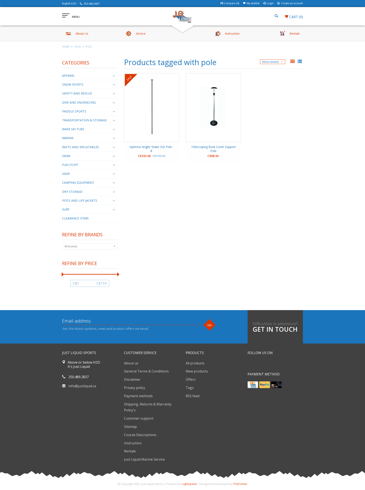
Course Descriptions (140, 435)
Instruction (133, 443)
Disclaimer (132, 379)
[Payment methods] (253, 384)
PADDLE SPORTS (74, 111)
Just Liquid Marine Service (144, 459)
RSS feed (192, 396)
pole (89, 46)
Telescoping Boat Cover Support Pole (213, 149)
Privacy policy (134, 387)
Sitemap (130, 426)
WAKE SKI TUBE (73, 129)
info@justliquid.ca (82, 386)
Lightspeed (189, 484)
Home (65, 46)
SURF (65, 209)
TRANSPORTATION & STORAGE (84, 120)
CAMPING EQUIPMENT (78, 183)
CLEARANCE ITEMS (75, 218)
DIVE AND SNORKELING (79, 102)
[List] (300, 61)
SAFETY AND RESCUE (77, 93)
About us (131, 363)
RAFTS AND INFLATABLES (80, 147)
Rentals (130, 451)
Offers (191, 379)
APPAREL (68, 76)
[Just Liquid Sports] (182, 16)
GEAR (66, 174)
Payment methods (138, 396)
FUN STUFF (70, 165)
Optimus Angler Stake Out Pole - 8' (151, 149)
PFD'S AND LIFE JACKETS (79, 200)
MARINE (68, 138)
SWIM (66, 156)
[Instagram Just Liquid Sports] (273, 363)
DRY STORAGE (72, 192)
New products (197, 371)
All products (195, 363)
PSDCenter (240, 484)
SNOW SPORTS (72, 84)
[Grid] (293, 61)
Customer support (138, 418)
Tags (77, 46)
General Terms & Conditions (146, 371)
